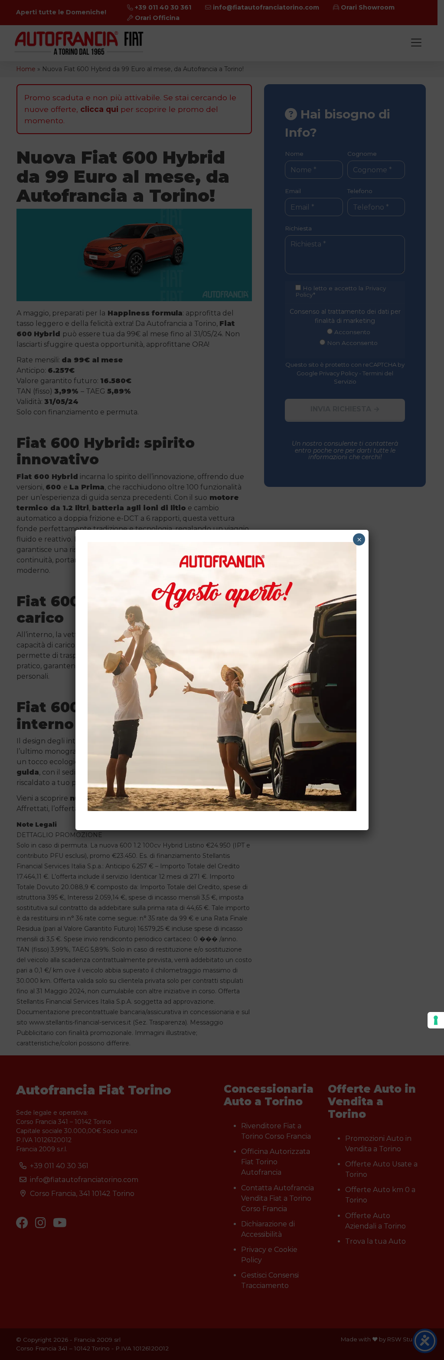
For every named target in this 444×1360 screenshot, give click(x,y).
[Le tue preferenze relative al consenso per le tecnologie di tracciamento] (436, 1020)
